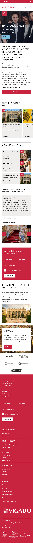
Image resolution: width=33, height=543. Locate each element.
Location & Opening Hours (10, 445)
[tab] (14, 241)
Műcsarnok (6, 527)
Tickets (16, 92)
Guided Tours (6, 447)
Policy (4, 485)
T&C (3, 498)
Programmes (5, 433)
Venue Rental (6, 469)
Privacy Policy (18, 270)
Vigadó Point (6, 460)
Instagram (5, 396)
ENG (29, 2)
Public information (7, 491)
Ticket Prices (6, 452)
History (4, 471)
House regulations (7, 494)
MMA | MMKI (6, 525)
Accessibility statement (9, 501)
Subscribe (9, 275)
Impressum (5, 481)
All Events (5, 106)
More (6, 37)
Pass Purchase (6, 455)
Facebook (5, 394)
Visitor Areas (6, 450)
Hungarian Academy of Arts (11, 523)
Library (4, 457)
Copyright (5, 488)
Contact (4, 474)
